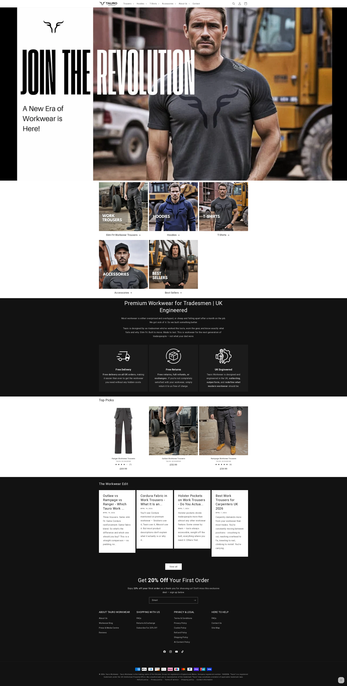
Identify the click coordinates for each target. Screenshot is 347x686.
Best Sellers (172, 292)
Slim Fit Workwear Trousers (122, 234)
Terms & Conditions (183, 618)
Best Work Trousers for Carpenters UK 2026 (227, 502)
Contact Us (217, 623)
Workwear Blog (106, 623)
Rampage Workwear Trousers (223, 459)
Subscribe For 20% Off (146, 628)
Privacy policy (156, 680)
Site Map (216, 628)
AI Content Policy (182, 642)
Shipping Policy (181, 637)
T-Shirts (221, 234)
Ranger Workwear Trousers (123, 459)
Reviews (103, 632)
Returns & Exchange (145, 623)
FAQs (138, 618)
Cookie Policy (180, 628)
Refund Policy (180, 632)
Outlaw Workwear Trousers (173, 459)
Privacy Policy (180, 623)
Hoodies (172, 234)
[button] (128, 3)
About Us (103, 618)
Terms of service (172, 680)
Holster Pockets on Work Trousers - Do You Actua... (191, 500)
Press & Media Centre (109, 628)
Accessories (122, 292)
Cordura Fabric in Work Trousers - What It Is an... (154, 500)
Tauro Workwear (112, 674)
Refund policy (142, 680)
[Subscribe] (195, 600)
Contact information (205, 680)
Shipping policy (187, 680)
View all (173, 566)
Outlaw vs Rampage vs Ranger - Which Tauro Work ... (114, 502)
